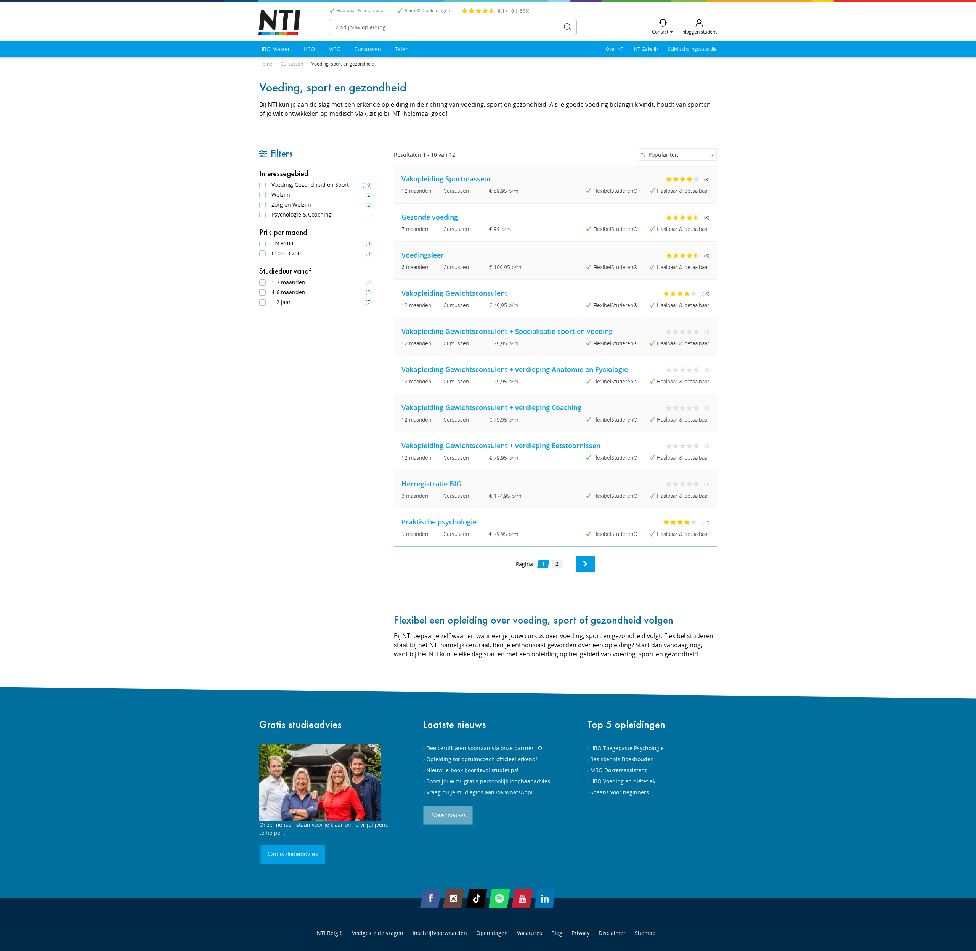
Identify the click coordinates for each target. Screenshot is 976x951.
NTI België (330, 933)
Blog (556, 933)
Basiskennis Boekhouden (622, 759)
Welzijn (321, 194)
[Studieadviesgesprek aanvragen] (324, 782)
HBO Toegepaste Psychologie (627, 748)
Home (265, 64)
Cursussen (367, 49)
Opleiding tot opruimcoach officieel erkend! (481, 759)
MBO (334, 49)
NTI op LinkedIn (545, 898)
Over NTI (615, 49)
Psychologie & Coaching (321, 214)
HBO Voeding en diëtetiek (622, 781)
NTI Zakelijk (646, 49)
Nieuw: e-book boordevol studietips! (472, 770)
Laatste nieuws (454, 724)
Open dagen (492, 933)
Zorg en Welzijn (321, 204)
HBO (309, 49)
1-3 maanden (321, 282)
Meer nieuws (448, 815)
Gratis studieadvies (300, 724)
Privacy (580, 933)
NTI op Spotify (499, 898)
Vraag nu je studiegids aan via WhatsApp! (479, 792)
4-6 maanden (321, 292)
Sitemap (645, 933)
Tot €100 (321, 243)
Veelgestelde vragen (377, 933)
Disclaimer (612, 933)
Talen (402, 49)
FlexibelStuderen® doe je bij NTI (279, 22)
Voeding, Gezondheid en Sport (321, 184)
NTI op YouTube (522, 898)
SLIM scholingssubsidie (692, 49)
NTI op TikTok (476, 898)
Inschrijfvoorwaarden (440, 933)
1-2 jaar (321, 302)
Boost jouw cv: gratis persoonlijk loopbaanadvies (488, 781)
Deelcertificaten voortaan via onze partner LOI (485, 748)
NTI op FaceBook (430, 898)
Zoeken (568, 27)
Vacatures (529, 933)
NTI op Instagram (453, 898)
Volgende (585, 564)
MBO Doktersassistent (618, 770)
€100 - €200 (321, 253)
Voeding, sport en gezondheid (342, 64)
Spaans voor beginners (619, 792)
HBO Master (274, 49)
